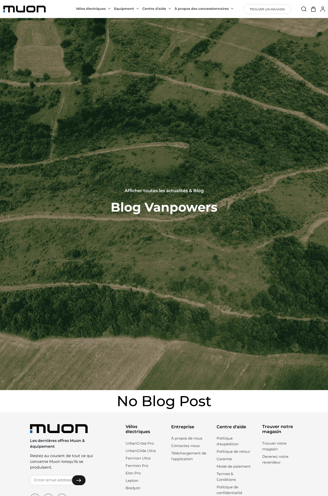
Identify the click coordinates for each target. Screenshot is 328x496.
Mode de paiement (234, 466)
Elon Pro (133, 473)
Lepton (132, 480)
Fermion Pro (137, 465)
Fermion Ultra (138, 458)
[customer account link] (323, 9)
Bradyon (133, 488)
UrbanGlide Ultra (141, 450)
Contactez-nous (185, 445)
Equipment (124, 8)
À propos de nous (186, 438)
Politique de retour (233, 451)
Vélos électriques (91, 8)
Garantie (224, 459)
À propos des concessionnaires (202, 8)
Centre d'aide (154, 8)
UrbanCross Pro (140, 443)
